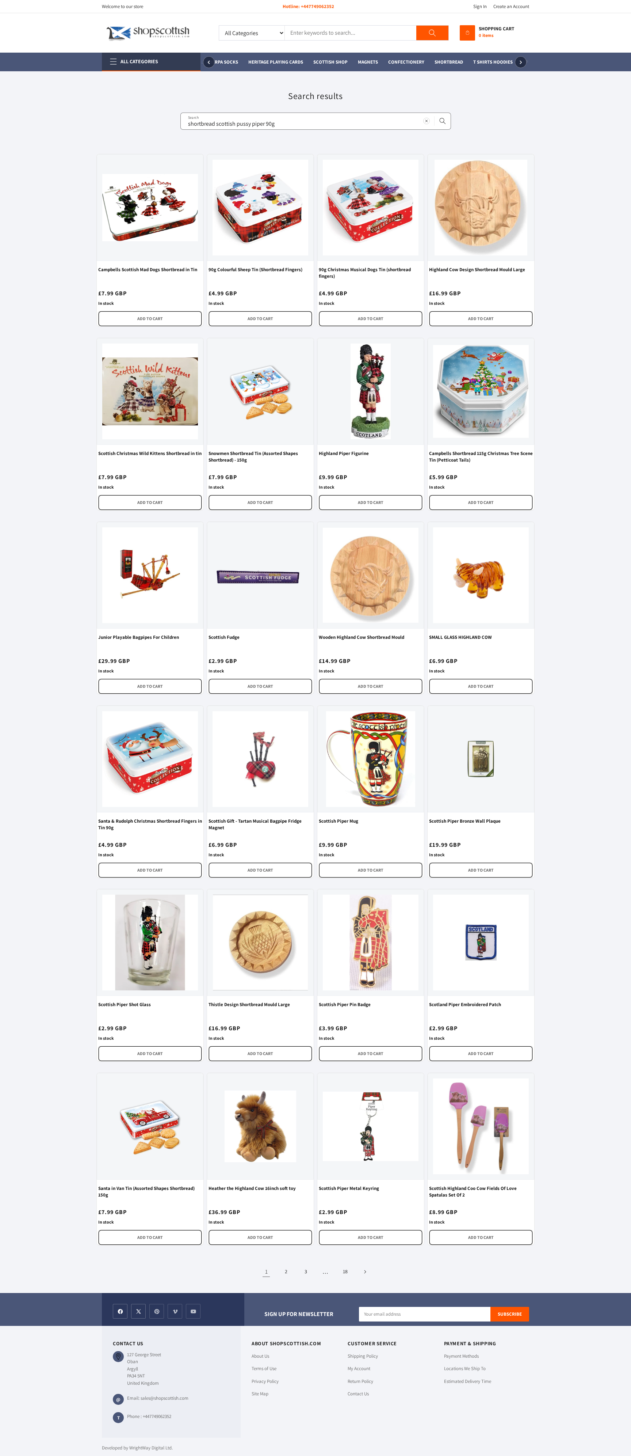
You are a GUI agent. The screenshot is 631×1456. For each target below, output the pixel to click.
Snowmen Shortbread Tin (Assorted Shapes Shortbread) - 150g (253, 456)
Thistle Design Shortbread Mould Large (249, 1004)
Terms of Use (264, 1368)
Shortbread (441, 62)
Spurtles (527, 62)
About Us (260, 1356)
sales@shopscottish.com (164, 1398)
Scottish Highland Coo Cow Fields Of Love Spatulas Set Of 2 (473, 1191)
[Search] (432, 33)
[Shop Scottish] (155, 33)
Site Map (260, 1394)
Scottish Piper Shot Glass (124, 1004)
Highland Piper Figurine (344, 453)
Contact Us (358, 1394)
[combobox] (316, 121)
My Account (359, 1368)
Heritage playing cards (268, 62)
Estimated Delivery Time (467, 1381)
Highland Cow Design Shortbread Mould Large (477, 269)
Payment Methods (461, 1356)
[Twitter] (138, 1311)
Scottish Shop (323, 62)
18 (345, 1271)
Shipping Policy (363, 1356)
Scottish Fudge (224, 637)
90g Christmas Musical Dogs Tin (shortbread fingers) (365, 272)
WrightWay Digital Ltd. (151, 1448)
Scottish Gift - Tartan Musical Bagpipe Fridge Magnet (255, 824)
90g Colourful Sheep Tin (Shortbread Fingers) (255, 269)
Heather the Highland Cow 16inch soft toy (252, 1188)
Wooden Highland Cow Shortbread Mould (361, 637)
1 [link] (266, 1271)
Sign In (480, 6)
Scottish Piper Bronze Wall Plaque (465, 821)
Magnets (361, 62)
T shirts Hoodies (485, 62)
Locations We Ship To (465, 1368)
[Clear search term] (426, 121)
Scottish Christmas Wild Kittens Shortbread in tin (150, 453)
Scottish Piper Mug (338, 821)
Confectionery (399, 62)
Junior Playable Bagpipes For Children (138, 637)
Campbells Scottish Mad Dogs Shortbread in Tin (147, 269)
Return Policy (360, 1381)
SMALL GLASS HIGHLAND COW (460, 637)
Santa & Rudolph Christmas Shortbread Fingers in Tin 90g (150, 824)
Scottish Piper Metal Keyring (349, 1188)
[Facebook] (120, 1311)
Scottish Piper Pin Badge (345, 1004)
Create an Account (511, 6)
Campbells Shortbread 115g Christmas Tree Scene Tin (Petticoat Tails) (481, 456)
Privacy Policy (265, 1381)
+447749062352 (317, 6)
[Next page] (365, 1272)
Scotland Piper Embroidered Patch (465, 1004)
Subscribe (510, 1314)
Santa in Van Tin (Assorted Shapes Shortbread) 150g (146, 1191)
